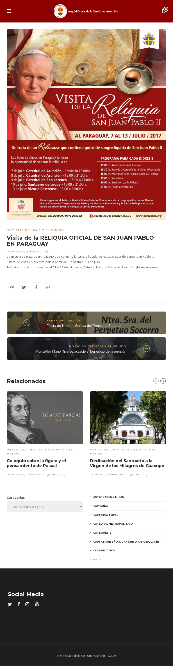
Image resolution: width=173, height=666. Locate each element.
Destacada (17, 449)
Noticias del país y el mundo (35, 230)
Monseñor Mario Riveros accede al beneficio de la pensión (80, 352)
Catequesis (102, 532)
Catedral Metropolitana (113, 523)
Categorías (16, 497)
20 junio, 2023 (33, 474)
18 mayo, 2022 (116, 474)
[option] (44, 433)
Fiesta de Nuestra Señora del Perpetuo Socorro (84, 326)
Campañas (101, 506)
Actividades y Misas (108, 497)
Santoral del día (63, 320)
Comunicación (15, 251)
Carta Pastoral (105, 515)
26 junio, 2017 (33, 251)
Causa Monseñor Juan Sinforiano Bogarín (126, 541)
